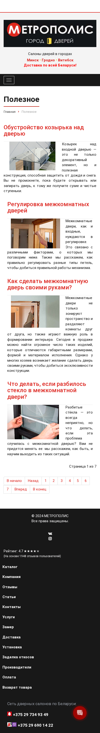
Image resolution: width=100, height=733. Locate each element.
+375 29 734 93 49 (30, 714)
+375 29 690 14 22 (35, 725)
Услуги (8, 617)
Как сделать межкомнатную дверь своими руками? (47, 284)
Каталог (9, 567)
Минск (33, 60)
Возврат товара (17, 687)
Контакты (11, 607)
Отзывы (9, 587)
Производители (16, 667)
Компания (11, 577)
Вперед (21, 489)
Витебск (65, 60)
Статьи (9, 597)
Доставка (11, 637)
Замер (8, 627)
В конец (39, 489)
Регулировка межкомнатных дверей (48, 207)
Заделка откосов (18, 657)
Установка (12, 647)
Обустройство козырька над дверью (44, 130)
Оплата (9, 677)
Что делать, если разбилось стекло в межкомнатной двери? (46, 390)
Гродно (48, 60)
